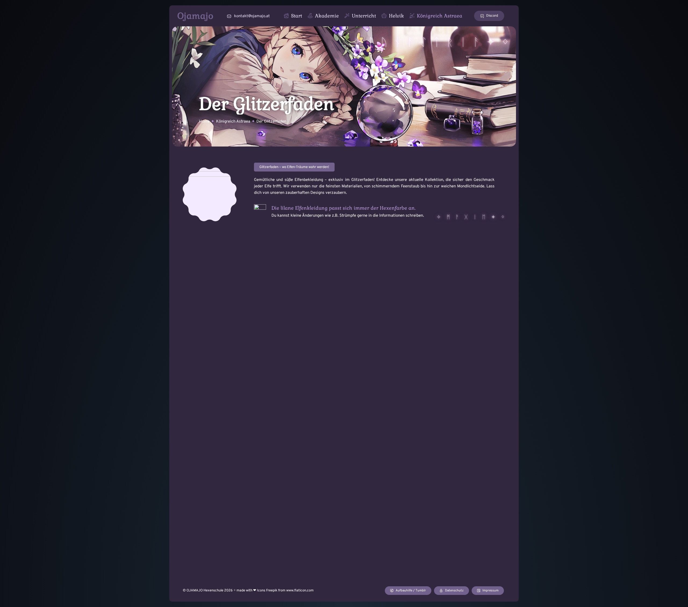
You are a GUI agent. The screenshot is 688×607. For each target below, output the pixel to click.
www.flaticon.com (300, 590)
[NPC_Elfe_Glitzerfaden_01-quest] (209, 169)
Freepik (271, 590)
